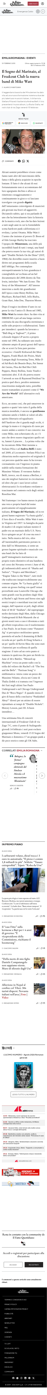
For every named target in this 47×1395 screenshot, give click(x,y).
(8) (18, 788)
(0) (44, 974)
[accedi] (42, 3)
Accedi (13, 1265)
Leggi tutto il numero (23, 1094)
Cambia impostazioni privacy (16, 1309)
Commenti (9, 161)
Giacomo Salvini (10, 948)
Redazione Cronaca (12, 974)
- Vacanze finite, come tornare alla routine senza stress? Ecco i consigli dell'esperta (21, 1129)
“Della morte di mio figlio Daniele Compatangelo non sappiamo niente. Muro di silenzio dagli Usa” (17, 963)
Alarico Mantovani (11, 87)
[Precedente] (5, 776)
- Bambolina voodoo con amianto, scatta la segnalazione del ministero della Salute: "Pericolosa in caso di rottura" (23, 1135)
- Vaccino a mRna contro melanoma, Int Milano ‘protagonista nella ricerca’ (21, 1123)
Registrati (34, 1265)
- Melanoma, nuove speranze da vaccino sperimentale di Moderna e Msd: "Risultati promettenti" (21, 1117)
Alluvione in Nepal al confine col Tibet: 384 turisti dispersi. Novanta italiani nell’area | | (15, 991)
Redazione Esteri (10, 1003)
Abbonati (33, 4)
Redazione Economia (12, 916)
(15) (43, 916)
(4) (44, 948)
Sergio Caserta (16, 785)
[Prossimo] (42, 776)
